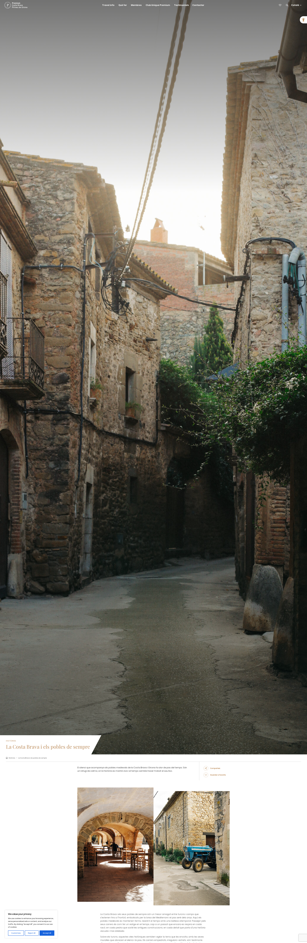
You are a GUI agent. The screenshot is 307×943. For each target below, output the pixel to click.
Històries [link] (12, 758)
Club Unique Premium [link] (158, 5)
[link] (303, 19)
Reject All (31, 933)
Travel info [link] (108, 5)
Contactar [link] (198, 5)
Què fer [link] (122, 5)
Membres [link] (136, 5)
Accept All (47, 933)
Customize (16, 933)
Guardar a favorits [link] (218, 775)
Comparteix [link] (215, 768)
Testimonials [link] (181, 5)
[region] (31, 924)
